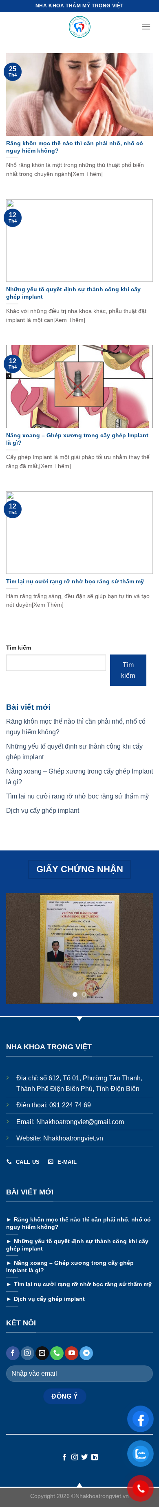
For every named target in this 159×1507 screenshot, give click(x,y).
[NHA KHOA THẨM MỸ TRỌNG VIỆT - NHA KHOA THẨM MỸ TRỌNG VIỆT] (79, 26)
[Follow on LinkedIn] (94, 1457)
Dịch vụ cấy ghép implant (43, 810)
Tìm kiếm (18, 647)
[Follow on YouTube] (71, 1353)
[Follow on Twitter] (84, 1457)
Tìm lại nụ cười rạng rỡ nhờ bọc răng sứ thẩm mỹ (77, 796)
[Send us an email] (42, 1353)
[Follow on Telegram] (86, 1353)
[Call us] (57, 1353)
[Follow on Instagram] (27, 1353)
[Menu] (147, 26)
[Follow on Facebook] (13, 1353)
